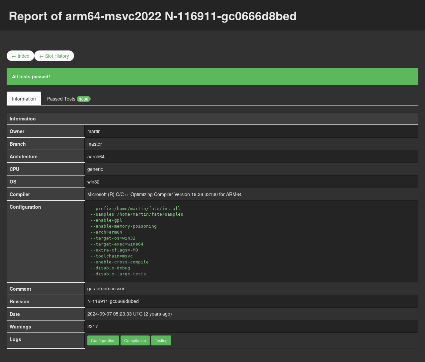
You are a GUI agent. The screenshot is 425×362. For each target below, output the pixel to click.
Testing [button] (161, 340)
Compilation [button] (135, 340)
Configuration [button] (103, 340)
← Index (20, 55)
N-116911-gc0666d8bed (113, 301)
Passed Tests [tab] (67, 98)
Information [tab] (24, 98)
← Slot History (54, 55)
